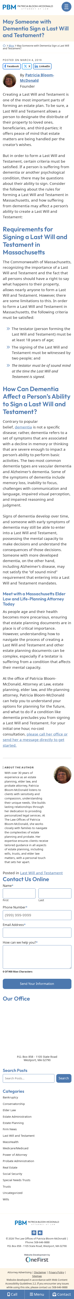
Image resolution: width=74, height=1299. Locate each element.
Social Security (12, 1174)
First (5, 900)
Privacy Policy (56, 1272)
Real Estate (10, 1167)
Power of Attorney (15, 1155)
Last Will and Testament (41, 872)
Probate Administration (18, 1161)
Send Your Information (37, 984)
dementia (23, 427)
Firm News (10, 1129)
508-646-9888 (59, 1287)
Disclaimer (40, 1272)
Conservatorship (14, 1104)
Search (64, 1078)
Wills (6, 1199)
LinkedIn (41, 66)
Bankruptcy (10, 1097)
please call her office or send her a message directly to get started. (35, 740)
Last (41, 900)
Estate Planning (13, 1123)
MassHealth (11, 1142)
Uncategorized (12, 1193)
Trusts (7, 1186)
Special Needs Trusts (16, 1180)
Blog (11, 45)
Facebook (11, 66)
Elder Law (9, 1110)
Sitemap (37, 1276)
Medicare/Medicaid (15, 1148)
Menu (66, 9)
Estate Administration (17, 1116)
